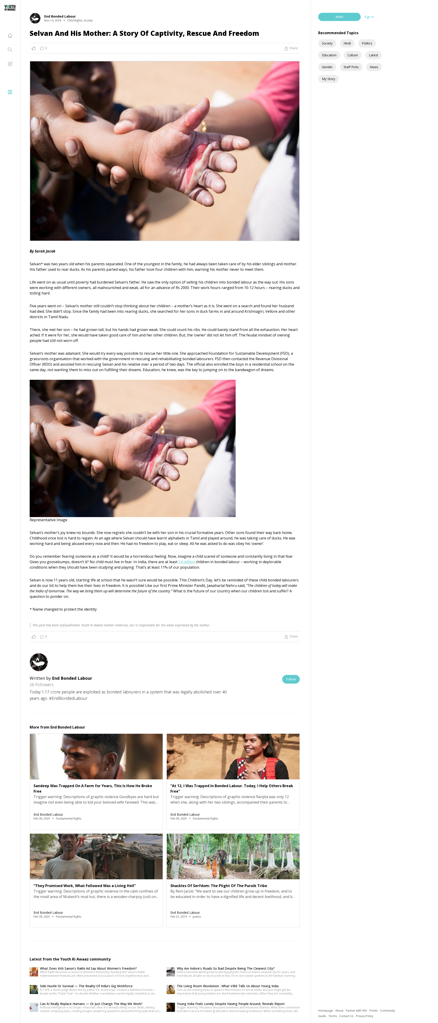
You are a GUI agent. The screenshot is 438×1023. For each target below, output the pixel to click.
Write (339, 17)
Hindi (347, 43)
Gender (327, 67)
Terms (332, 1016)
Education (329, 55)
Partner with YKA (357, 1011)
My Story (328, 79)
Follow (291, 679)
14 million (186, 561)
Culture (352, 55)
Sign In (369, 17)
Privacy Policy (364, 1016)
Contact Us (346, 1016)
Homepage (326, 1011)
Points (374, 1011)
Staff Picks (351, 67)
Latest (373, 55)
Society (327, 43)
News (374, 67)
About (339, 1011)
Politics (367, 43)
